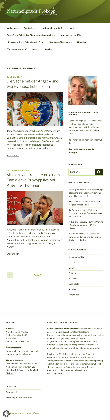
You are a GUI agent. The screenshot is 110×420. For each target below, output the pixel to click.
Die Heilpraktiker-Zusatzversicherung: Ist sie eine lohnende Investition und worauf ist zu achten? (85, 192)
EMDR (71, 268)
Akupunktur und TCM (71, 35)
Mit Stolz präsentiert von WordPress (22, 413)
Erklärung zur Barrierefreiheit (19, 397)
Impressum (11, 386)
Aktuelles (81, 42)
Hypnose (71, 28)
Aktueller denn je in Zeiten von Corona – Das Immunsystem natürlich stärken (85, 225)
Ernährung (73, 273)
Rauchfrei (41, 243)
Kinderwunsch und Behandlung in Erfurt (25, 42)
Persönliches (30, 28)
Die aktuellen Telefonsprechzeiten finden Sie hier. (23, 370)
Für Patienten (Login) (17, 49)
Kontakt (36, 49)
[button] (6, 413)
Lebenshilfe (73, 284)
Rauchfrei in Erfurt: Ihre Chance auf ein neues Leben (31, 35)
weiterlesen (13, 155)
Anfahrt (48, 49)
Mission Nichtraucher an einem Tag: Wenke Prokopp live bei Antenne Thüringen (33, 180)
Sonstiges (72, 289)
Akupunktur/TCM (76, 257)
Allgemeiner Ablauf (52, 28)
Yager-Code (73, 294)
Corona (71, 262)
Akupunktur (13, 240)
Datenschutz (12, 392)
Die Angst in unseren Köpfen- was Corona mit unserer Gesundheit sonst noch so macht (85, 213)
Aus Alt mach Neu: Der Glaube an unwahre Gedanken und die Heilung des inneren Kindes (84, 236)
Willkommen (13, 28)
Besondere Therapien (59, 42)
